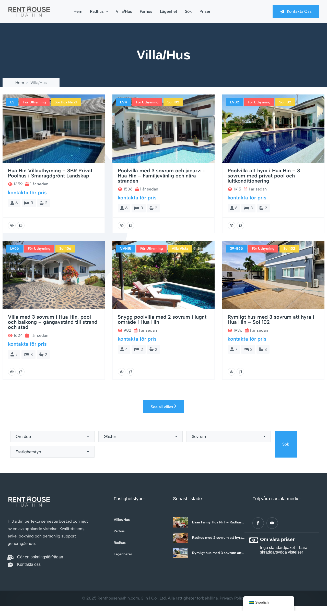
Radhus (97, 11)
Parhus (146, 11)
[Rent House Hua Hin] (29, 11)
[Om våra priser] (253, 540)
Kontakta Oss (299, 11)
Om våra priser (277, 539)
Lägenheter (123, 554)
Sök (188, 11)
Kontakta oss (29, 564)
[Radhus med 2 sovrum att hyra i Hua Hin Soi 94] (180, 538)
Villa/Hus (124, 11)
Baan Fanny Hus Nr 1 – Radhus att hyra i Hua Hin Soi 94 (217, 522)
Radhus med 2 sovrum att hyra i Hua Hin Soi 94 (218, 538)
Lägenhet (168, 11)
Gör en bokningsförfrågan (40, 557)
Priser (205, 11)
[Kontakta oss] (10, 565)
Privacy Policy (232, 598)
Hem (78, 11)
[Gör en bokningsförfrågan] (10, 557)
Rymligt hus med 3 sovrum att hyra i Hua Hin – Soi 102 (216, 553)
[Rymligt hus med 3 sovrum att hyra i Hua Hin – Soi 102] (180, 553)
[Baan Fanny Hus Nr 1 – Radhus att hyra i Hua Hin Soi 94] (180, 522)
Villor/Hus (122, 520)
